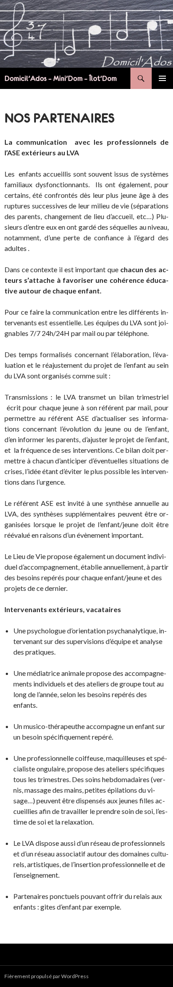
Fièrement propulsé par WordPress (46, 976)
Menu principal (162, 78)
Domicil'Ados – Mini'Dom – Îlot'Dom (60, 78)
